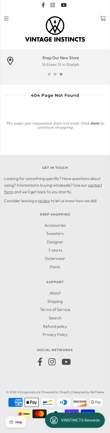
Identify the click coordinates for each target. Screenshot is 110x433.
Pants (55, 266)
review (44, 200)
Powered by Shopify (56, 392)
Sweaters (55, 233)
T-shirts (55, 250)
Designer (55, 241)
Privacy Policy (55, 334)
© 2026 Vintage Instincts (23, 392)
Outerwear (55, 258)
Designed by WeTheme (88, 392)
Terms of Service (55, 309)
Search (55, 317)
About (55, 292)
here (95, 123)
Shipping (55, 301)
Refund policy (55, 326)
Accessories (55, 225)
